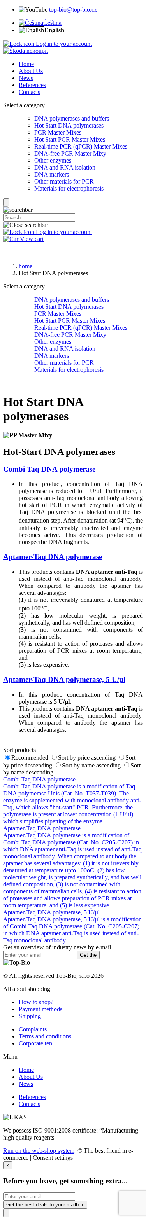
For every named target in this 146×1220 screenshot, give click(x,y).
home (25, 266)
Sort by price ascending (87, 757)
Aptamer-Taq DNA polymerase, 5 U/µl (64, 679)
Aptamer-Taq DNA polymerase (52, 556)
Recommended (30, 757)
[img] (25, 50)
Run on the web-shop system (38, 1150)
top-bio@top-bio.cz (73, 9)
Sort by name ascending (92, 765)
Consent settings (53, 1157)
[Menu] (6, 202)
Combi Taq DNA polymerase (49, 469)
